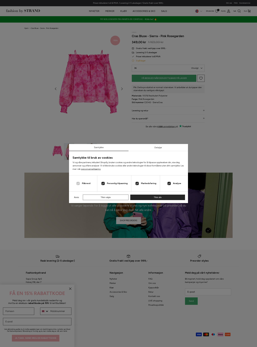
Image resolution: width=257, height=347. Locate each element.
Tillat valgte (106, 197)
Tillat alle (158, 197)
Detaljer (158, 147)
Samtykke (99, 147)
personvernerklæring (91, 169)
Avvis (76, 197)
